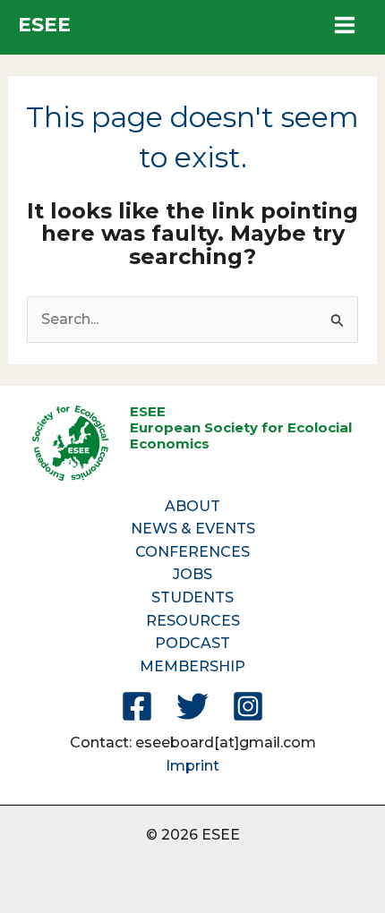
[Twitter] (192, 706)
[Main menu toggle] (344, 25)
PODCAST (192, 643)
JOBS (192, 574)
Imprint (192, 765)
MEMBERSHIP (192, 666)
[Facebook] (137, 706)
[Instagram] (248, 706)
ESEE (44, 25)
